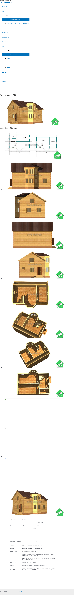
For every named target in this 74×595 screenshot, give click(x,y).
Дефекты (8, 58)
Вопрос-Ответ (5, 50)
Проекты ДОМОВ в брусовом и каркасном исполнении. (17, 23)
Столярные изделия (6, 86)
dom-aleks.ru (6, 2)
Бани (3, 46)
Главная (4, 11)
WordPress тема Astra (23, 591)
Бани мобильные (5, 41)
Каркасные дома (5, 37)
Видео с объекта (5, 72)
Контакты (4, 81)
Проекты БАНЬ (9, 27)
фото (3, 76)
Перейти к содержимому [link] (5, 0)
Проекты (4, 15)
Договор (8, 67)
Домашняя (4, 6)
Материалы (8, 63)
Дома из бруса (5, 32)
